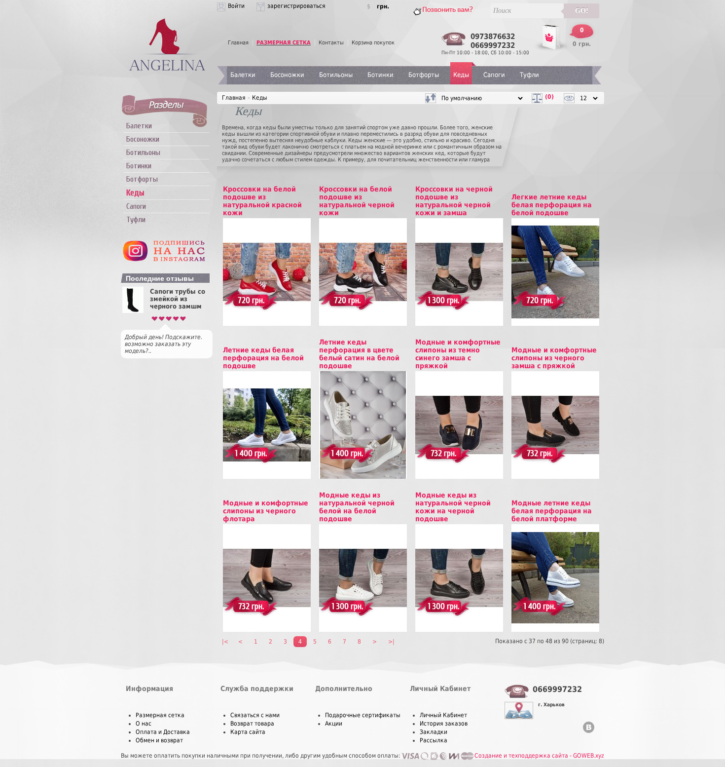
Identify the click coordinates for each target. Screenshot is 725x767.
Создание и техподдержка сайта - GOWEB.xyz (539, 755)
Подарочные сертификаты (362, 715)
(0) (549, 96)
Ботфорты (142, 179)
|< (225, 641)
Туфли (135, 219)
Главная (238, 42)
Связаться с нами (255, 715)
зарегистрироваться (296, 5)
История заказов (444, 723)
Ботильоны (143, 152)
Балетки (139, 125)
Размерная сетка (160, 715)
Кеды (461, 74)
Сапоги (136, 206)
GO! (581, 10)
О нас (143, 723)
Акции (333, 723)
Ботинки (138, 165)
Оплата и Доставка (163, 732)
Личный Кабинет (443, 715)
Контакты (331, 42)
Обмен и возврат (159, 740)
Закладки (433, 732)
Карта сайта (247, 732)
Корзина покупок (373, 42)
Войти (236, 5)
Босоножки (142, 139)
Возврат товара (252, 723)
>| (391, 641)
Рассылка (433, 740)
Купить (243, 261)
